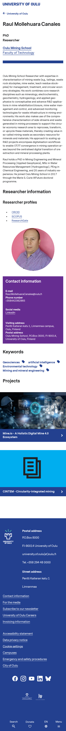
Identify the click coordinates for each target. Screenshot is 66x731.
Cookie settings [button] (13, 646)
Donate (30, 722)
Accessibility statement (18, 634)
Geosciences (11, 362)
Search (14, 722)
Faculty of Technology (18, 53)
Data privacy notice (15, 640)
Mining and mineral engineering (24, 371)
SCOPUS (17, 216)
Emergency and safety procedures (25, 659)
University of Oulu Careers (19, 615)
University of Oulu (17, 13)
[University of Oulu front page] (28, 3)
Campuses (10, 653)
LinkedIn (10, 312)
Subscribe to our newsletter (20, 609)
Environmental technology (20, 366)
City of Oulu (10, 666)
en (49, 725)
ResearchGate (20, 220)
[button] (58, 724)
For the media (11, 602)
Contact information (16, 596)
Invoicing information (16, 622)
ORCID (16, 212)
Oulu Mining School (17, 48)
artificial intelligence (42, 362)
